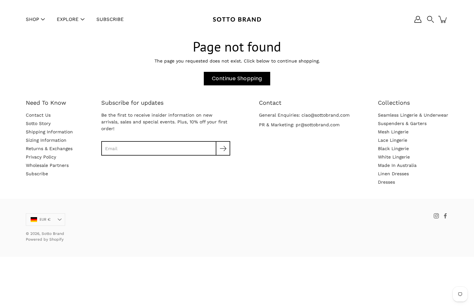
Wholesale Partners (47, 165)
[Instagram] (436, 215)
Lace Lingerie (392, 140)
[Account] (418, 19)
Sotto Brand (53, 233)
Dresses (386, 182)
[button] (430, 19)
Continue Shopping (237, 78)
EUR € (45, 219)
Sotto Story (38, 123)
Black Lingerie (393, 148)
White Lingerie (394, 156)
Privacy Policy (41, 156)
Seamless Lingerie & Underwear (413, 115)
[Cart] (443, 19)
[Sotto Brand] (237, 19)
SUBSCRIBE (110, 19)
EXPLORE (68, 19)
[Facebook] (445, 215)
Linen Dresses (393, 173)
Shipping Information (49, 131)
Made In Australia (397, 165)
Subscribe (37, 173)
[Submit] (223, 148)
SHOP (32, 19)
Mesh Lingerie (393, 131)
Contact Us (38, 115)
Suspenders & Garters (402, 123)
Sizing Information (46, 140)
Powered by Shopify (45, 239)
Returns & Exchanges (49, 148)
